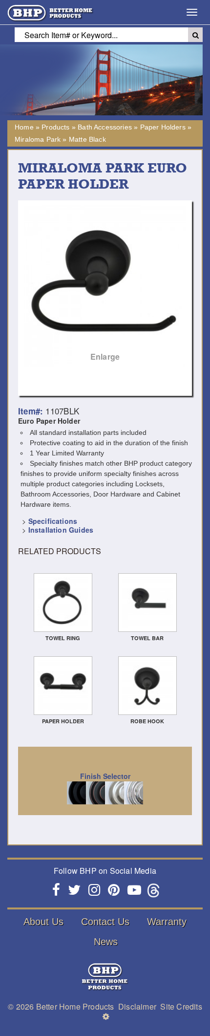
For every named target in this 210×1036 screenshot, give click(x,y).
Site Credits (181, 1006)
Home (24, 127)
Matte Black (87, 139)
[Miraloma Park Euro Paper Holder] (105, 286)
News (106, 941)
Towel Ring (62, 638)
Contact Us (105, 921)
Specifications (52, 521)
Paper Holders (163, 127)
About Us (43, 921)
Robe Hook (147, 721)
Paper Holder (63, 721)
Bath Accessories (105, 127)
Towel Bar (147, 638)
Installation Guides (60, 530)
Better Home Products (75, 1006)
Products (55, 127)
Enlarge (105, 356)
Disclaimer (137, 1006)
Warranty (167, 921)
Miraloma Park (38, 139)
